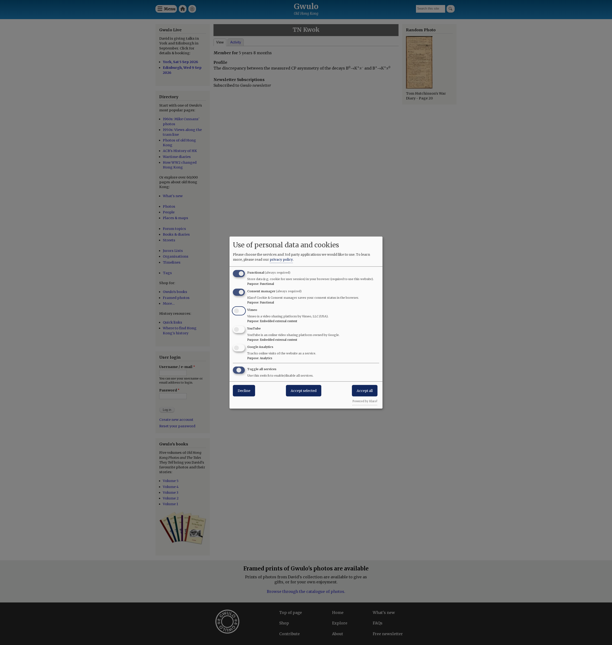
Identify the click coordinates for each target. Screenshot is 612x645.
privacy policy (281, 259)
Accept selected (304, 391)
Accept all (365, 391)
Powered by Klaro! (364, 401)
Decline (244, 391)
